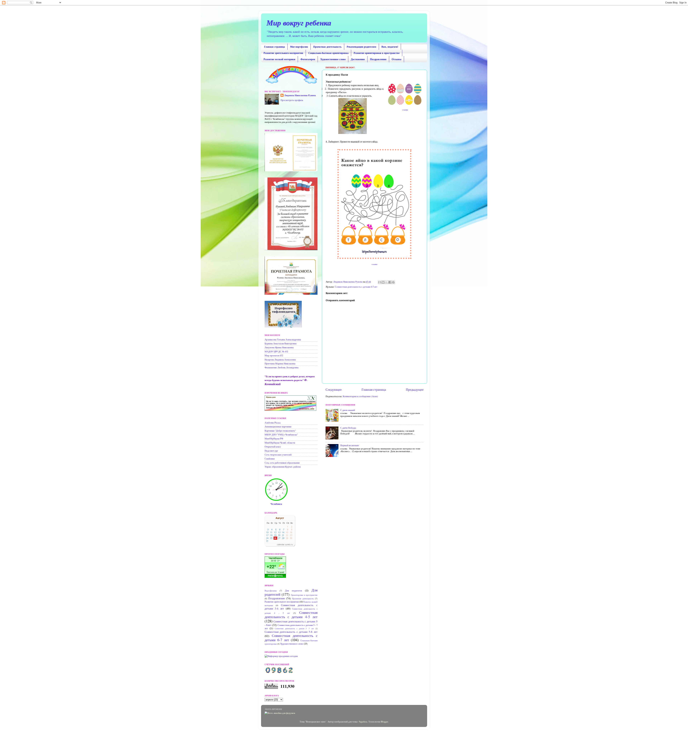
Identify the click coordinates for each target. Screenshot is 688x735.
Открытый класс (273, 446)
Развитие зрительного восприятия (283, 53)
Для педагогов (293, 590)
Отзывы (396, 59)
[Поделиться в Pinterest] (393, 282)
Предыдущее (415, 389)
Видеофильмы (271, 590)
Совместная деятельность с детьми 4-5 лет (356, 286)
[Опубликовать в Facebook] (390, 282)
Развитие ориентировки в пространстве (377, 53)
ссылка (405, 109)
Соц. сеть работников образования (282, 462)
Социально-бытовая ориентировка (328, 53)
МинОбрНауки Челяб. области (280, 442)
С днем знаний (347, 410)
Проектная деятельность (327, 47)
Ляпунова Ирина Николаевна (279, 347)
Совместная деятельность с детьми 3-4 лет (291, 606)
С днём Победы (348, 427)
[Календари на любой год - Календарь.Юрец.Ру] (280, 545)
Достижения (358, 59)
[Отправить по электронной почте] (379, 282)
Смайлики (270, 458)
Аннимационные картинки (278, 426)
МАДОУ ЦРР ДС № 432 (276, 351)
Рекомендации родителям (361, 47)
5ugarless (363, 721)
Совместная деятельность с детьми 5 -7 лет (294, 628)
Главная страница (274, 47)
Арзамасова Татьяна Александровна (283, 339)
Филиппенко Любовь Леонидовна (281, 367)
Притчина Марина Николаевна (280, 363)
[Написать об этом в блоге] (383, 282)
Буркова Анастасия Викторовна (281, 343)
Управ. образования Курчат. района (283, 466)
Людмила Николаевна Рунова (300, 95)
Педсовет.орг (271, 450)
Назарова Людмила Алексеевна (280, 359)
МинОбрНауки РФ (274, 438)
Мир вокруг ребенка (298, 22)
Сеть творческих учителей (278, 454)
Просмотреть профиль (292, 100)
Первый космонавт (349, 445)
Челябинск (276, 503)
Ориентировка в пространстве (304, 595)
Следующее (334, 389)
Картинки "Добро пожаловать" (280, 430)
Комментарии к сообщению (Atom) (360, 396)
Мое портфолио (299, 47)
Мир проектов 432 (274, 355)
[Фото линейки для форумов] (280, 713)
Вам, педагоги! (389, 47)
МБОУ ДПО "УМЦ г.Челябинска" (281, 434)
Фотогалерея (307, 59)
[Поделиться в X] (386, 282)
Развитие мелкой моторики (279, 59)
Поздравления (378, 59)
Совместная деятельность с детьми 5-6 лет (291, 631)
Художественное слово (333, 59)
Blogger (384, 721)
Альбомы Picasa (273, 422)
